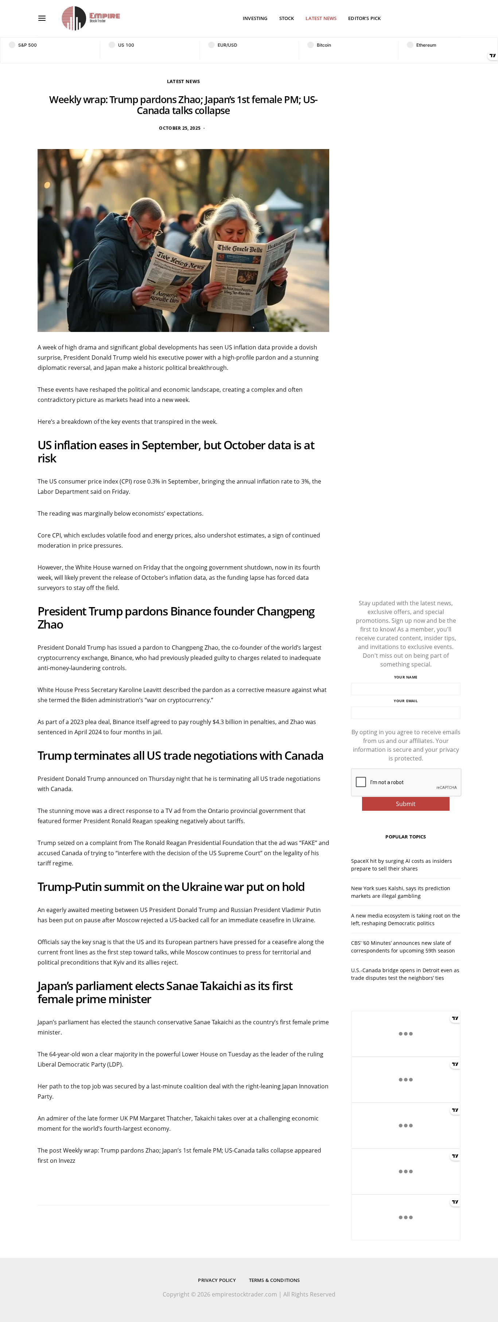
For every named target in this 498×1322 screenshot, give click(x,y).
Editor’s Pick (364, 18)
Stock (286, 18)
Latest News (321, 18)
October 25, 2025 (180, 128)
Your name (405, 677)
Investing (255, 18)
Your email (406, 700)
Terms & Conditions (274, 1280)
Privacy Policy (217, 1280)
